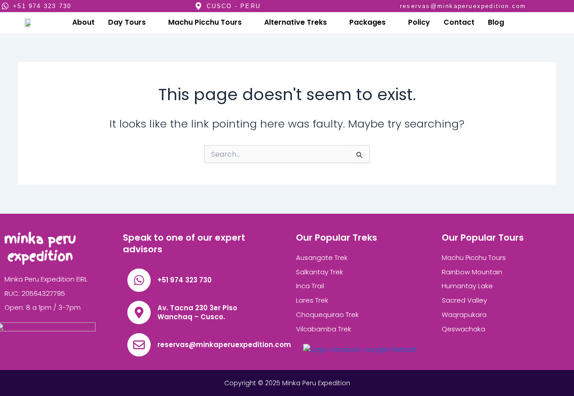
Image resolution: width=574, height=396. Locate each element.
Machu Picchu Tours (205, 22)
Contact (459, 22)
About (83, 22)
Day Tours (127, 22)
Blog (496, 22)
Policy (419, 22)
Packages (367, 22)
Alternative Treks (295, 22)
